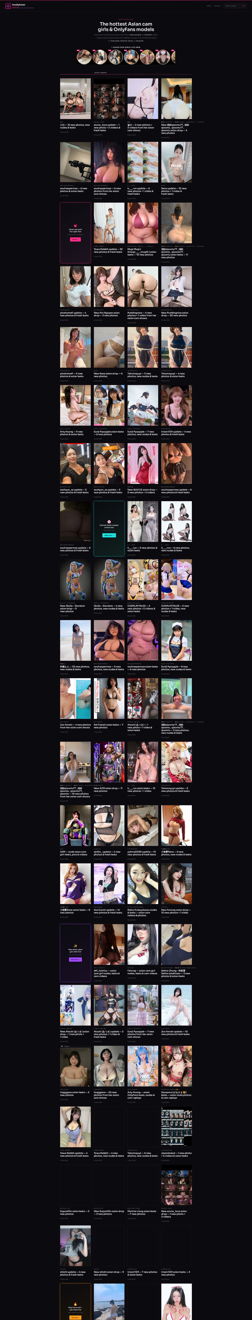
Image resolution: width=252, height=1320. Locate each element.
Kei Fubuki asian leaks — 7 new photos (108, 726)
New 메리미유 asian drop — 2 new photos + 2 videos (142, 491)
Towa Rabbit (99, 246)
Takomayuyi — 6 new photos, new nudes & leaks (142, 1154)
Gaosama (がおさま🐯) (170, 1089)
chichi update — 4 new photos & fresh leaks (73, 1273)
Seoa (163, 185)
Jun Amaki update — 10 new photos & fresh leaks (175, 1033)
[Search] (244, 6)
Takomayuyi (132, 370)
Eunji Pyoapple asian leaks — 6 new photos (109, 433)
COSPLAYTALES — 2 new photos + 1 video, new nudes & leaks (175, 609)
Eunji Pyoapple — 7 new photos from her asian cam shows (140, 1034)
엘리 (128, 122)
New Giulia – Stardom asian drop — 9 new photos (72, 609)
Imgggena (64, 1089)
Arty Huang (65, 428)
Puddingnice (132, 310)
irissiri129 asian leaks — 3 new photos (175, 1273)
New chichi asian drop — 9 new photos (109, 1273)
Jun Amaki (64, 722)
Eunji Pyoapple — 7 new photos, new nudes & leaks (142, 433)
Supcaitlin (65, 1208)
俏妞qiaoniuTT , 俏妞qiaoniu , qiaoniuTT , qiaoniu (182, 122)
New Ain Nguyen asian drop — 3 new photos (107, 314)
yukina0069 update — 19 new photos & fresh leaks (141, 853)
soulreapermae (67, 185)
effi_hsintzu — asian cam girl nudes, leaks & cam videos (107, 973)
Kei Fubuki (98, 722)
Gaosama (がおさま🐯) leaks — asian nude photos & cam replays (176, 1095)
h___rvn (131, 185)
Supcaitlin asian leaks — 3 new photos (74, 1212)
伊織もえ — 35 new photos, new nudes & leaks (75, 668)
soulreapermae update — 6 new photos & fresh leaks (176, 491)
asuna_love (99, 122)
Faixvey (164, 907)
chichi (63, 1269)
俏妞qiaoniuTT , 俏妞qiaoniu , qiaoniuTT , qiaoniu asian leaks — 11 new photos (174, 253)
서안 (61, 122)
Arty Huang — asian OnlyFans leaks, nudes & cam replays (141, 1095)
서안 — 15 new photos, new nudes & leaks (75, 126)
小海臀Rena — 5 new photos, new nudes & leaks (176, 853)
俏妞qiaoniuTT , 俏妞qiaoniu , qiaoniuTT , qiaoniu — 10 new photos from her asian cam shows (75, 792)
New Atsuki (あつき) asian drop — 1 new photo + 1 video (74, 1034)
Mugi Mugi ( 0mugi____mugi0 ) (140, 246)
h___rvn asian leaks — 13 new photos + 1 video (141, 789)
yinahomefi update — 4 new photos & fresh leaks (74, 314)
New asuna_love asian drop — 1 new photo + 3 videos (174, 1214)
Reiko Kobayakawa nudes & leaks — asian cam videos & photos (142, 913)
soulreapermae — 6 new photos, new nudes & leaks (109, 668)
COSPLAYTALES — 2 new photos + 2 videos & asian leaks (141, 609)
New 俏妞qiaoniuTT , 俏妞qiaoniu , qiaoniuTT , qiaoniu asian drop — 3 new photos (175, 129)
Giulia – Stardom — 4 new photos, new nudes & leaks (109, 607)
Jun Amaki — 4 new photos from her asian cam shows (75, 726)
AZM (95, 785)
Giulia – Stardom (67, 603)
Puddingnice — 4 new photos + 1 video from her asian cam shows (141, 316)
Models (217, 6)
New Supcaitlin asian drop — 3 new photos (109, 1212)
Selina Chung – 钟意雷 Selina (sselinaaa (178, 968)
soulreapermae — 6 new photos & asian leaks (73, 190)
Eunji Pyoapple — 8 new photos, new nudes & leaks (176, 668)
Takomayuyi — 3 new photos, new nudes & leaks (142, 375)
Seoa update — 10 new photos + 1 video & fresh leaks (174, 191)
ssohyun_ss (65, 487)
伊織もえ (63, 663)
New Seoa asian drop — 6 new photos (108, 375)
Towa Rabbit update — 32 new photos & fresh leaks (108, 250)
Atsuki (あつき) (133, 722)
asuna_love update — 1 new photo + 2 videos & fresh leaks (107, 128)
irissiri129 (165, 428)
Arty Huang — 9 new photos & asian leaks (71, 433)
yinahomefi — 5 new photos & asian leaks (71, 375)
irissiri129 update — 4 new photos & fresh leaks (176, 433)
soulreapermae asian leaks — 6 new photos (142, 668)
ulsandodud (166, 1150)
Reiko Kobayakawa (135, 907)
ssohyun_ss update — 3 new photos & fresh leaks (74, 491)
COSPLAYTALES (133, 603)
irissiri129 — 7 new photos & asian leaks (142, 1273)
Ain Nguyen (99, 310)
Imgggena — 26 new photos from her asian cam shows (106, 1095)
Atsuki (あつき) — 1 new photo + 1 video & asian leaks (139, 727)
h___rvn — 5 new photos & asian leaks (142, 549)
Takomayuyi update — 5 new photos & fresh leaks (175, 789)
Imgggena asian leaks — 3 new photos (74, 1094)
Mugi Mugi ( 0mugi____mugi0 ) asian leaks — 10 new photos (141, 252)
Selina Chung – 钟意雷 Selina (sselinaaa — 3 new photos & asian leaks (175, 973)
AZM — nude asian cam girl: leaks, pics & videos (73, 853)
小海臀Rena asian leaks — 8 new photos (75, 911)
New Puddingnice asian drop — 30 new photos (174, 314)
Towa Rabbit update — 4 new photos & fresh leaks (74, 1154)
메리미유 (130, 487)
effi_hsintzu (99, 968)
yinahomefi (65, 310)
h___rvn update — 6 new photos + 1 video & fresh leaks (140, 191)
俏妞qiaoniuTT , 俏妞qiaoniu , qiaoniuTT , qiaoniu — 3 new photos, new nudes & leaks (175, 728)
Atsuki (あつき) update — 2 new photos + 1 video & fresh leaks (109, 1034)
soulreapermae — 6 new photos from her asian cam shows (107, 191)
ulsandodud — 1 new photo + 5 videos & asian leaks (176, 1154)
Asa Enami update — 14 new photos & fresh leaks (108, 911)
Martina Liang (133, 1208)
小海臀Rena (165, 849)
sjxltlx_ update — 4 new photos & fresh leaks (107, 853)
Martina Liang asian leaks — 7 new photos (141, 1212)
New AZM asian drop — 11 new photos (108, 789)
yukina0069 (132, 849)
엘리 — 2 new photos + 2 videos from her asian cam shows (140, 128)
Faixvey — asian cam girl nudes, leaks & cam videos (142, 972)
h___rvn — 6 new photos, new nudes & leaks (175, 549)
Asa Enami (98, 907)
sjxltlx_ (98, 849)
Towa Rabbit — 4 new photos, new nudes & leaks (109, 1154)
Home (209, 6)
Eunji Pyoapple (100, 428)
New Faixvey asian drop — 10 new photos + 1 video (176, 911)
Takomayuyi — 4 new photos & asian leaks (173, 375)
